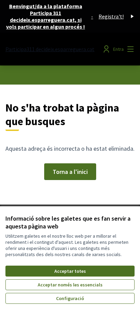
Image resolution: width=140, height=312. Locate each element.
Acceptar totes (70, 271)
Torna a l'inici (70, 172)
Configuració (70, 298)
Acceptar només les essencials (70, 285)
